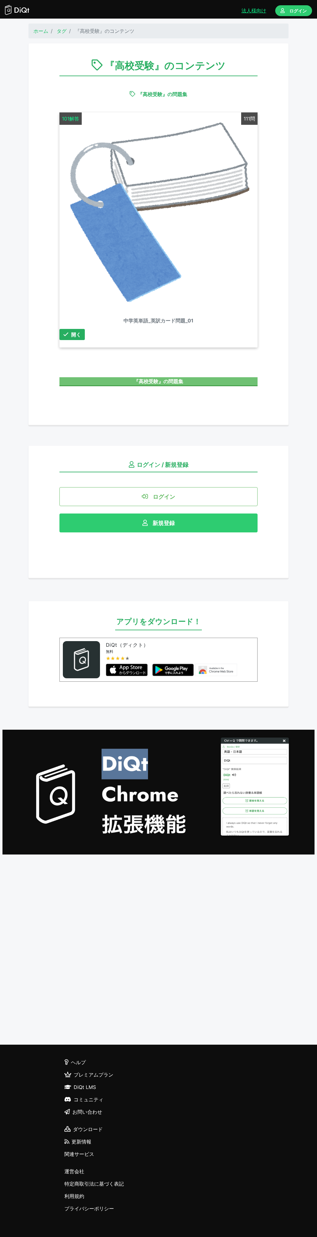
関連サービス (79, 1154)
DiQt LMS (85, 1087)
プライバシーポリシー (89, 1208)
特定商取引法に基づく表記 (94, 1184)
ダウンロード (88, 1129)
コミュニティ (88, 1099)
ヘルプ (78, 1062)
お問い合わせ (87, 1112)
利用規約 (74, 1196)
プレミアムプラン (93, 1075)
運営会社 (74, 1171)
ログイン (298, 10)
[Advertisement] (158, 950)
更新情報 (81, 1142)
